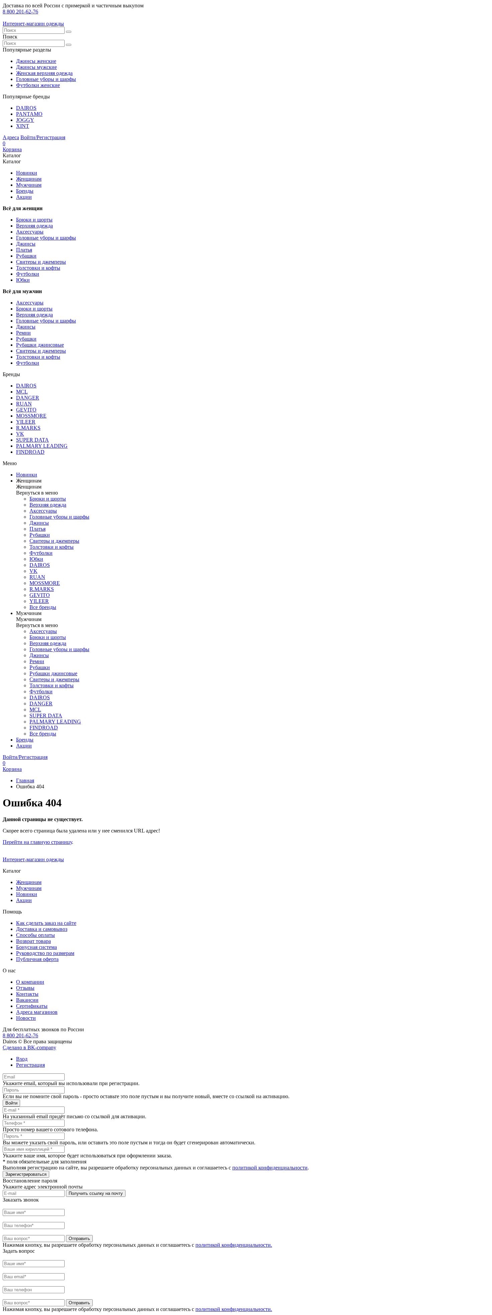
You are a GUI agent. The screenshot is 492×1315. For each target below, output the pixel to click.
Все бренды (42, 607)
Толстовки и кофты (38, 268)
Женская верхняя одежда (44, 73)
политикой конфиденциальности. (233, 1245)
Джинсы (25, 244)
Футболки (27, 274)
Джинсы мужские (36, 67)
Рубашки (26, 256)
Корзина (12, 146)
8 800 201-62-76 (20, 11)
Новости (26, 1018)
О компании (30, 982)
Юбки (23, 280)
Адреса (11, 137)
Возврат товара (33, 941)
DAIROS (26, 108)
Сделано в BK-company (29, 1047)
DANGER (27, 398)
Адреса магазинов (37, 1012)
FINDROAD (30, 452)
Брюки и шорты (34, 220)
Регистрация (30, 1065)
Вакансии (27, 1000)
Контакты (27, 994)
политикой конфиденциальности (270, 1167)
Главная (25, 780)
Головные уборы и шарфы (46, 79)
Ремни (23, 333)
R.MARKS (28, 428)
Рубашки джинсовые (40, 345)
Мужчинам (29, 185)
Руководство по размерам (45, 953)
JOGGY (25, 120)
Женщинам (29, 179)
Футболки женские (38, 85)
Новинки (26, 173)
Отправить (79, 1238)
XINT (22, 126)
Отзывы (25, 988)
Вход (21, 1059)
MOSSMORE (31, 416)
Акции (24, 197)
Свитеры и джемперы (41, 262)
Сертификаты (32, 1006)
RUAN (24, 404)
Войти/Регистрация (42, 137)
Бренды (24, 191)
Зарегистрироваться (26, 1174)
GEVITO (26, 410)
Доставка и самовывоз (41, 929)
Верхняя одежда (34, 226)
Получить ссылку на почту (96, 1193)
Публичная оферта (37, 959)
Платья (24, 250)
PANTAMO (29, 114)
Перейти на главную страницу (37, 842)
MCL (22, 391)
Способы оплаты (35, 935)
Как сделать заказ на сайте (46, 923)
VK (20, 434)
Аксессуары (30, 232)
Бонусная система (36, 947)
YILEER (25, 422)
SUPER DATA (32, 440)
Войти (11, 1103)
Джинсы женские (36, 61)
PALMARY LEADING (42, 446)
